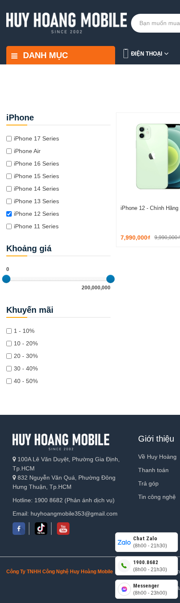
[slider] (6, 279)
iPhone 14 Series (36, 188)
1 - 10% (24, 330)
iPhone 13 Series (36, 201)
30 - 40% (26, 368)
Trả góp (148, 483)
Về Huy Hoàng (157, 456)
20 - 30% (26, 356)
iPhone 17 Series (36, 138)
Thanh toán (153, 470)
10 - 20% (26, 343)
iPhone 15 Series (36, 176)
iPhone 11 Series (36, 226)
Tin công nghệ (157, 496)
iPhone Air (27, 151)
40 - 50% (26, 381)
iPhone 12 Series (36, 213)
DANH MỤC (44, 55)
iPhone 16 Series (36, 163)
